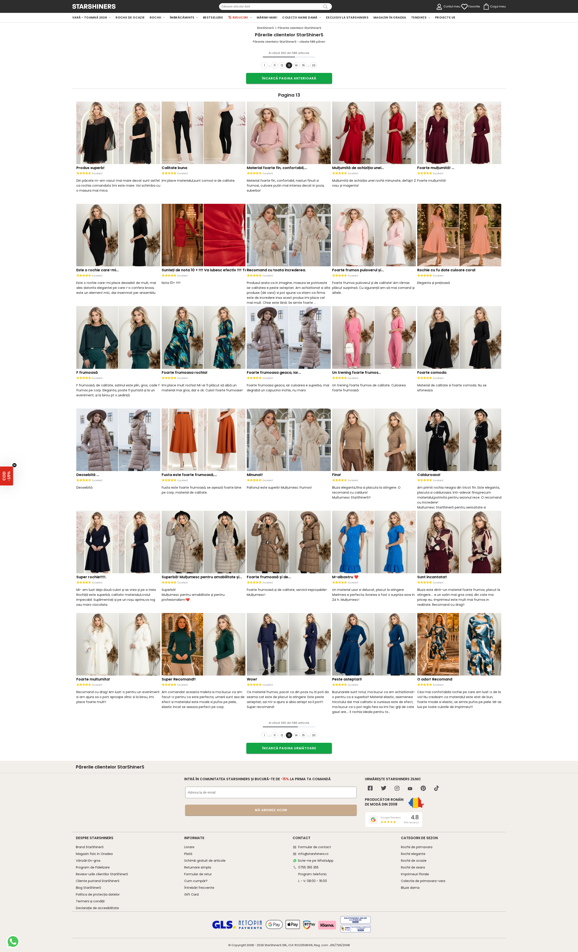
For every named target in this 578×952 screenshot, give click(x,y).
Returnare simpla (197, 867)
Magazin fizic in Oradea (94, 854)
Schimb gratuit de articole (205, 860)
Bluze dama (410, 887)
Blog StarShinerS (88, 887)
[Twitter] (383, 789)
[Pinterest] (423, 789)
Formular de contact (314, 847)
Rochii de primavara (416, 847)
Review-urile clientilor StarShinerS (102, 874)
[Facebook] (370, 789)
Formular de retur (198, 874)
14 (296, 65)
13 (289, 65)
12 (282, 65)
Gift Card (191, 894)
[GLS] (224, 928)
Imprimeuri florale (415, 874)
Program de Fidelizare (93, 867)
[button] (6, 476)
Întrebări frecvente (199, 887)
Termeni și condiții (90, 901)
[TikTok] (436, 789)
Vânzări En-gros (88, 860)
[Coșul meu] (485, 6)
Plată (188, 854)
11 (274, 65)
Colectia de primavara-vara (423, 881)
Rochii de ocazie (414, 860)
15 (303, 65)
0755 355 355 (308, 867)
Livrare (189, 847)
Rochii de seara (413, 867)
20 (313, 65)
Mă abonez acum (271, 810)
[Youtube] (410, 789)
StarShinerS (273, 945)
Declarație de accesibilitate (97, 908)
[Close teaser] (14, 465)
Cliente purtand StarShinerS (97, 881)
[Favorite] (464, 6)
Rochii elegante (413, 854)
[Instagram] (397, 789)
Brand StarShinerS (90, 847)
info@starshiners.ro (313, 854)
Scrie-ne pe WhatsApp (315, 860)
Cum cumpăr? (195, 881)
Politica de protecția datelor (98, 894)
